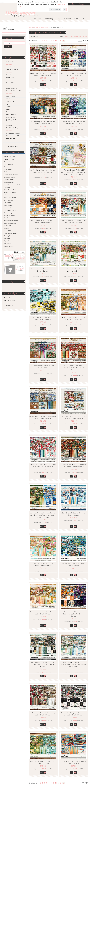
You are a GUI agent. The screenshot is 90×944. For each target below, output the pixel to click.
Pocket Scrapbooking (12, 127)
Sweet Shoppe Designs (10, 233)
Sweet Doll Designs (9, 230)
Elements (8, 106)
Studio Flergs (7, 225)
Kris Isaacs (7, 195)
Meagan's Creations (9, 207)
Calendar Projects (11, 117)
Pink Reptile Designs (9, 210)
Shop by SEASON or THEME (14, 90)
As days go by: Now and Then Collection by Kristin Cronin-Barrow (43, 664)
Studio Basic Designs (10, 223)
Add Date (85, 36)
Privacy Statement (9, 303)
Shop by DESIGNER (41, 27)
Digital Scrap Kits (10, 96)
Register (81, 4)
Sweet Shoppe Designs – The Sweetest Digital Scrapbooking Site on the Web (22, 13)
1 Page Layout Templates (13, 133)
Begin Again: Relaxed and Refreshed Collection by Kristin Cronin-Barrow (73, 664)
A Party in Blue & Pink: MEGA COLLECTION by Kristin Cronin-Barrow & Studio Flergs (73, 172)
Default (76, 36)
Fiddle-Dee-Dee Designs (11, 190)
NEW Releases (10, 61)
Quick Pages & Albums (12, 120)
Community (48, 19)
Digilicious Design (9, 182)
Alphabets (8, 109)
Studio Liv (6, 228)
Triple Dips (7, 241)
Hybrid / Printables (11, 114)
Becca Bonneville (9, 164)
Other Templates (10, 141)
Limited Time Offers (11, 67)
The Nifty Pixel (8, 236)
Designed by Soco (9, 179)
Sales (80, 36)
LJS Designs (7, 202)
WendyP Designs (9, 246)
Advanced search (7, 49)
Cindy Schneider (8, 172)
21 (60, 40)
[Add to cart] (41, 84)
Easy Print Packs (10, 101)
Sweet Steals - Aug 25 (12, 69)
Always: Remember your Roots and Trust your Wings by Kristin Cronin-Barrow (42, 515)
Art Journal (9, 125)
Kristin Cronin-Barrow (10, 197)
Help (84, 19)
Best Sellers (9, 75)
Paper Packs (9, 104)
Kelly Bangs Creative (10, 192)
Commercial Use (10, 83)
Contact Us (7, 298)
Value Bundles (10, 77)
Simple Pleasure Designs (11, 220)
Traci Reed (7, 238)
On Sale (6, 286)
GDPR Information (9, 305)
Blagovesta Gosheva (10, 167)
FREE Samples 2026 (11, 146)
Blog (58, 19)
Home (31, 27)
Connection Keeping (9, 177)
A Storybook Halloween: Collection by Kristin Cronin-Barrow (74, 614)
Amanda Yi (7, 161)
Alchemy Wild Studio (9, 156)
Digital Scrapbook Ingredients (12, 184)
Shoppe (37, 19)
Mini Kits (8, 98)
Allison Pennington (9, 159)
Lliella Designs (8, 205)
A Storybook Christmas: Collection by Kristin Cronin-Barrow (74, 368)
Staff (76, 19)
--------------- (9, 64)
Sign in (74, 4)
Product (66, 36)
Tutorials (67, 19)
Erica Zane (7, 187)
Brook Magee (8, 169)
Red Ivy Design (8, 213)
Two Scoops (7, 243)
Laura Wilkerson (8, 200)
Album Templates (10, 138)
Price (72, 36)
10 (56, 40)
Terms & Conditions (9, 300)
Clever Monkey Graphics (11, 174)
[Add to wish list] (44, 84)
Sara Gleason (8, 218)
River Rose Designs (9, 215)
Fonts (7, 112)
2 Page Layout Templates (13, 135)
